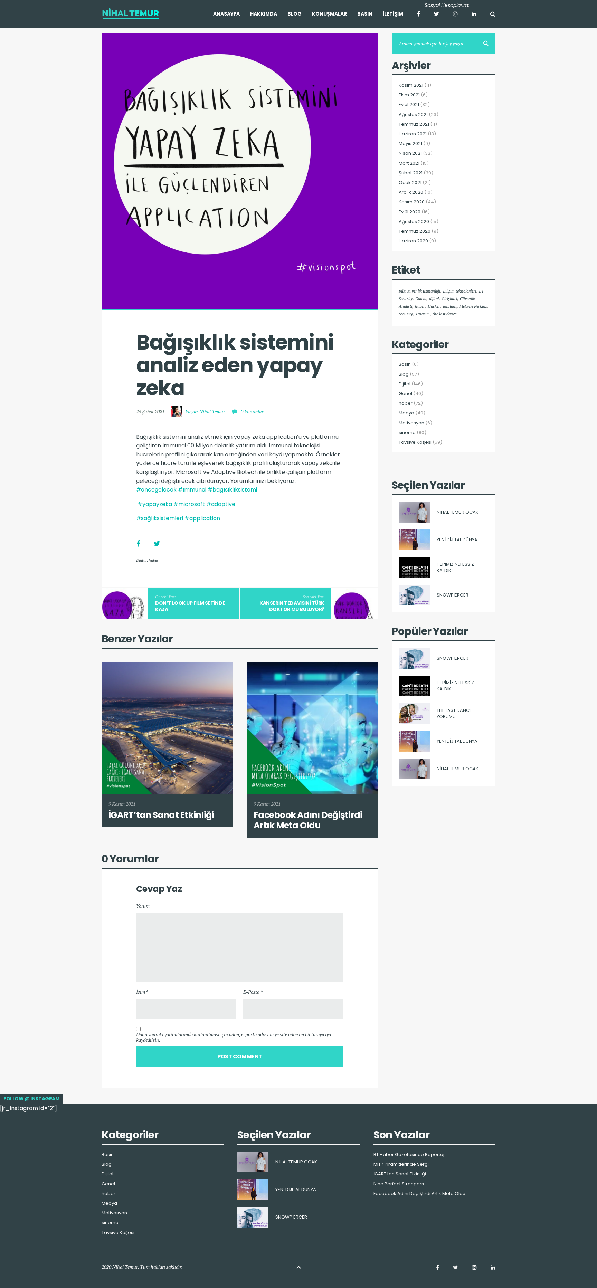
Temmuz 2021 (414, 124)
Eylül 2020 (409, 212)
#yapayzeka (155, 504)
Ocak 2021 (410, 183)
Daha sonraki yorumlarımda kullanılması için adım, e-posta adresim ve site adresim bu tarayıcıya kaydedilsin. (233, 1037)
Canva (420, 298)
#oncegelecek (156, 490)
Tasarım (422, 313)
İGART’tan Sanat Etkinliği (399, 1174)
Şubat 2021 (411, 173)
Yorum (143, 906)
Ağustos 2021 (413, 115)
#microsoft (189, 504)
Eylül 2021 (409, 105)
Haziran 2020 (413, 241)
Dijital (141, 560)
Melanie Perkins (473, 306)
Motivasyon (411, 423)
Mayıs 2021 (410, 144)
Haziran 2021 (413, 134)
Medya (406, 413)
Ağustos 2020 (414, 222)
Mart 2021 (409, 163)
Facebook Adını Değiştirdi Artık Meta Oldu (419, 1194)
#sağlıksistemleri (159, 518)
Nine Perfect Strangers (398, 1184)
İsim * (142, 992)
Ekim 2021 (409, 95)
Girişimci (449, 298)
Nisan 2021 (410, 153)
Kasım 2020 (412, 202)
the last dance (444, 313)
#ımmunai (192, 490)
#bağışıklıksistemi (232, 490)
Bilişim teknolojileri (459, 291)
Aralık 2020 (411, 192)
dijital (434, 298)
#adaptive (220, 504)
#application (202, 518)
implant (450, 306)
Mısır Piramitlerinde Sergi (401, 1164)
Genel (405, 394)
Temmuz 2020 (414, 231)
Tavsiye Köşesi (415, 442)
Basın (405, 364)
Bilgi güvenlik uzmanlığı (419, 291)
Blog (404, 374)
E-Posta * (253, 992)
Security (406, 313)
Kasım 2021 (411, 85)
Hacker (434, 306)
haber (154, 560)
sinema (407, 433)
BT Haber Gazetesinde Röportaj (408, 1155)
